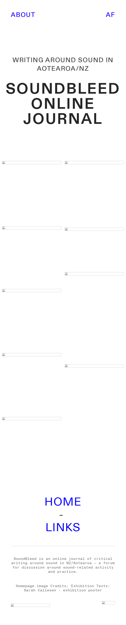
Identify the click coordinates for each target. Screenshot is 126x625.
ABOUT (23, 15)
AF (110, 15)
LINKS (62, 527)
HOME (63, 502)
